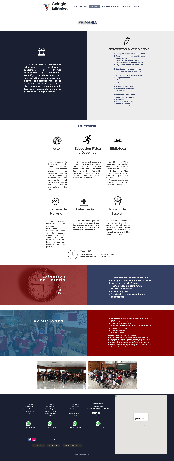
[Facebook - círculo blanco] (130, 2)
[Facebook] (29, 439)
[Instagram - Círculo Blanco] (132, 2)
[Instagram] (34, 439)
